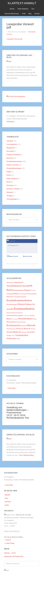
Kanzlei (23, 297)
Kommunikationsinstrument (15, 312)
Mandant (32, 315)
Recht (8, 182)
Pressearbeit (11, 322)
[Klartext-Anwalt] (12, 256)
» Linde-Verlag (9, 543)
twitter (6, 505)
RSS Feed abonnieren (17, 96)
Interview (10, 297)
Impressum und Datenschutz (13, 556)
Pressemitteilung (21, 322)
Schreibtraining (11, 329)
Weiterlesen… (11, 121)
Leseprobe (26, 315)
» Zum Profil (8, 485)
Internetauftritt (32, 294)
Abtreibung (10, 282)
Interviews (10, 158)
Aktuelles (10, 141)
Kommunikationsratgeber (15, 315)
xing (6, 498)
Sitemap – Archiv (10, 553)
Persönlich (15, 319)
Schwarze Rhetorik (23, 329)
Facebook (33, 290)
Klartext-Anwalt (22, 3)
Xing (18, 338)
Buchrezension (18, 290)
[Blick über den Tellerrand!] (9, 61)
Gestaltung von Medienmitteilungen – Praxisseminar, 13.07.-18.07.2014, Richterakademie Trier (18, 412)
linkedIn (7, 495)
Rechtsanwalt (13, 325)
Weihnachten (12, 338)
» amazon (7, 540)
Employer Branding (13, 154)
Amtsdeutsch (18, 282)
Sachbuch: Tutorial (13, 189)
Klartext (21, 304)
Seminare (10, 192)
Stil (19, 332)
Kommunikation (24, 308)
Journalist (17, 297)
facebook (7, 502)
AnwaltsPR (27, 286)
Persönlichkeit (25, 318)
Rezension (10, 185)
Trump (9, 335)
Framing (9, 294)
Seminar (33, 329)
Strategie (9, 196)
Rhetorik (31, 325)
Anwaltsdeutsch (12, 144)
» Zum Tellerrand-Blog (26, 455)
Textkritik (31, 332)
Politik (9, 172)
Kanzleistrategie (12, 304)
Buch (9, 289)
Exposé (27, 290)
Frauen (15, 293)
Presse (9, 175)
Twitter (13, 335)
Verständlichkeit (21, 335)
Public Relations (12, 178)
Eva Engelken (11, 245)
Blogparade (10, 148)
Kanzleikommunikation (14, 161)
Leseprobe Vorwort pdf (14, 39)
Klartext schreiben (13, 165)
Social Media (12, 332)
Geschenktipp (23, 294)
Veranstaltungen (12, 199)
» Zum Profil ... (12, 388)
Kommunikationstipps (14, 168)
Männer (9, 319)
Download (10, 151)
